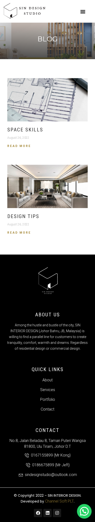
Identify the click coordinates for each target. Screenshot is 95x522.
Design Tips (23, 216)
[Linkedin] (47, 513)
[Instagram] (57, 513)
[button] (83, 11)
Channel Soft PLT (59, 501)
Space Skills (25, 130)
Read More (19, 146)
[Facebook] (38, 513)
